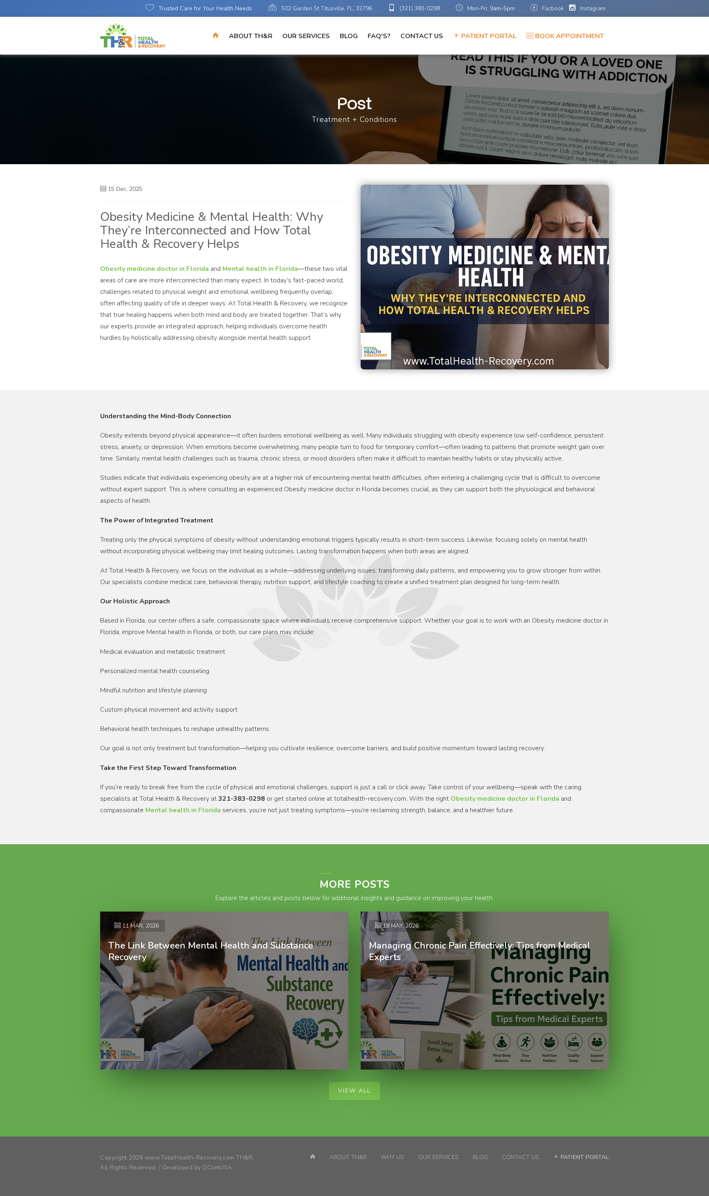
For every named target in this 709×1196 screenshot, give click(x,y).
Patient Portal (488, 36)
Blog (349, 36)
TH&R (244, 1158)
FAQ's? (379, 36)
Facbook (552, 8)
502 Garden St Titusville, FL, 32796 (326, 8)
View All (354, 1091)
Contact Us (421, 36)
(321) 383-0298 (419, 8)
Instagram (592, 8)
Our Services (306, 36)
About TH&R (250, 36)
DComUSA (217, 1167)
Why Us (392, 1157)
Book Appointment (568, 36)
